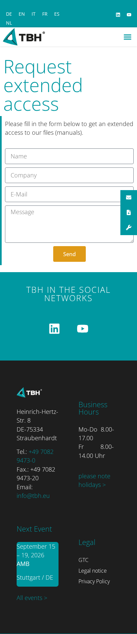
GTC (83, 560)
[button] (127, 37)
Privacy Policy (94, 581)
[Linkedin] (118, 14)
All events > (32, 598)
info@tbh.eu (33, 496)
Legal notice (92, 570)
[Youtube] (129, 14)
